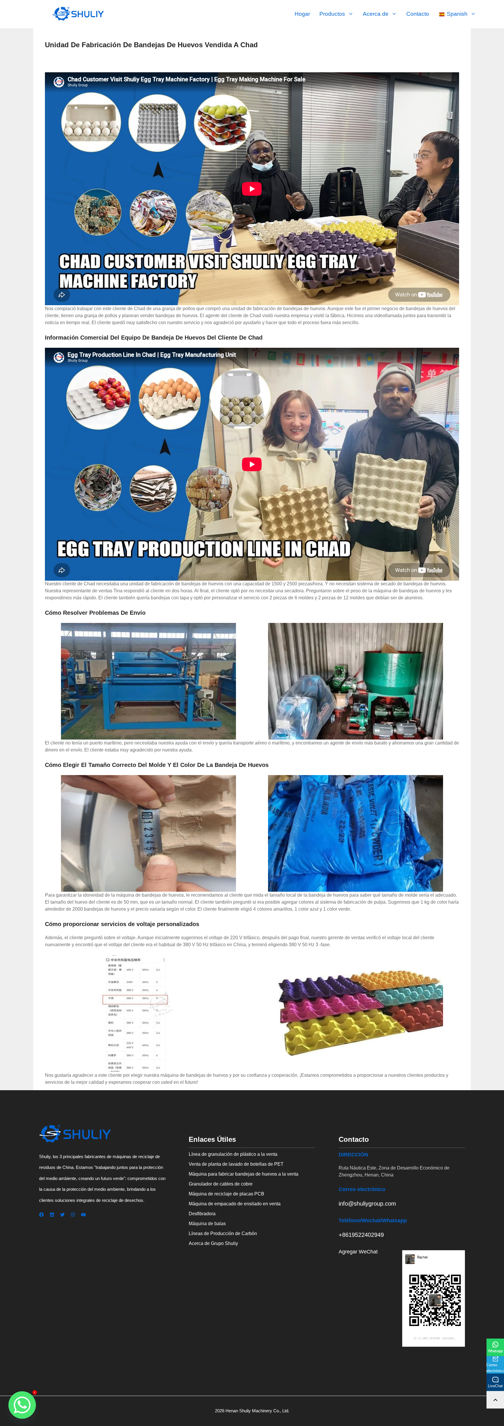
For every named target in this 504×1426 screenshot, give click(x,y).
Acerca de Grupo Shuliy (213, 1243)
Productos (332, 14)
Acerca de (375, 14)
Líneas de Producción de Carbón (223, 1233)
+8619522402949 (361, 1235)
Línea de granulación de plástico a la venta (233, 1154)
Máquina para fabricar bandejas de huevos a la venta (243, 1174)
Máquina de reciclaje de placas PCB (226, 1193)
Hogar (302, 14)
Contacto (417, 14)
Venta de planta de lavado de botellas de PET (236, 1164)
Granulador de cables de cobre (221, 1183)
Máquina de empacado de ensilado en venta (235, 1203)
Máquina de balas (207, 1223)
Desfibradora (202, 1213)
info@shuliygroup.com (367, 1203)
